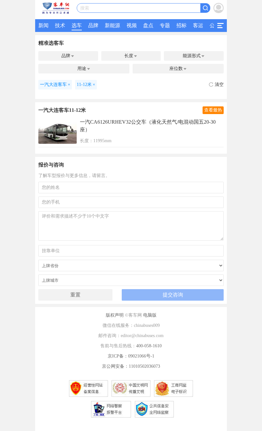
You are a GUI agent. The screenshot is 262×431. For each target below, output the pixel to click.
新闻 (43, 25)
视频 (132, 25)
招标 (181, 25)
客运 (198, 25)
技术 (60, 25)
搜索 (84, 8)
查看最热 (213, 110)
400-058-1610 (149, 345)
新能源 (112, 25)
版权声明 (115, 315)
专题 (165, 25)
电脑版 (150, 315)
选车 (77, 25)
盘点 (148, 25)
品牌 (93, 25)
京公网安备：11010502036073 (131, 366)
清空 (219, 84)
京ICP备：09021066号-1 (131, 356)
